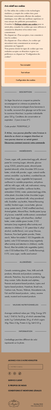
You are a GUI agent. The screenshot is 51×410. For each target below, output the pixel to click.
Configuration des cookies (25, 80)
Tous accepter (25, 65)
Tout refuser (25, 72)
